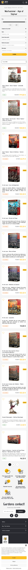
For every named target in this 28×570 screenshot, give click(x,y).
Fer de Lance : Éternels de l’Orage (9, 218)
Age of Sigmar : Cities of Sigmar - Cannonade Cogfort (12, 86)
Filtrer (14, 54)
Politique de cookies (9, 568)
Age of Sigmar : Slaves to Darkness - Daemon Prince (13, 152)
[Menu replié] (26, 2)
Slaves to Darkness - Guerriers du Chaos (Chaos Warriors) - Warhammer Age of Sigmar (13, 451)
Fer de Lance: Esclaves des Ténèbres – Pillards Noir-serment (12, 384)
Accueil (5, 7)
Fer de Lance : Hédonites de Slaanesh (10, 284)
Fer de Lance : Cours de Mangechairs (10, 185)
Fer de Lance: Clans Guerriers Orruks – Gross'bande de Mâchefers (11, 351)
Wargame (9, 7)
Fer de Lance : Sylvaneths (8, 317)
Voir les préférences (14, 565)
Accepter (14, 557)
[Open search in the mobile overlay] (23, 2)
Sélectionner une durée (6, 39)
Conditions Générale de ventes (17, 568)
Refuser (14, 561)
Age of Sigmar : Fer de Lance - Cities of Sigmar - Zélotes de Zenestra (13, 119)
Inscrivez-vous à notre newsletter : (14, 507)
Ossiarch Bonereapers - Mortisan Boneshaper (12, 417)
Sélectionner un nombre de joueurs (8, 45)
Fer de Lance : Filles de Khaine (9, 251)
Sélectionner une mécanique (7, 50)
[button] (26, 545)
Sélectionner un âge (5, 34)
